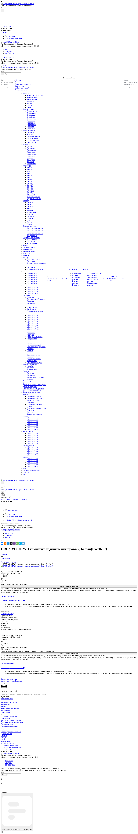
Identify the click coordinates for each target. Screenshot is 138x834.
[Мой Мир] (8, 543)
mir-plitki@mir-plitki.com (11, 42)
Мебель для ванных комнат (11, 720)
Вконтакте (9, 50)
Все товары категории (9, 679)
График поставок (7, 596)
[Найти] (2, 10)
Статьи (3, 740)
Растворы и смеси (7, 724)
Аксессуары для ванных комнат (12, 722)
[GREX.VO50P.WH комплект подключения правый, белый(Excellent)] (27, 566)
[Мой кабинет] (2, 485)
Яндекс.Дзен (10, 53)
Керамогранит (6, 704)
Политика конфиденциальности (12, 747)
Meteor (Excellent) (7, 614)
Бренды (3, 738)
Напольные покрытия (9, 716)
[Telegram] (23, 543)
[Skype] (20, 543)
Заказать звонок (7, 59)
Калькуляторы (6, 741)
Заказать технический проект (69, 586)
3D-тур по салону (7, 743)
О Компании (5, 730)
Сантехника (5, 712)
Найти (4, 775)
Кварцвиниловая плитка (10, 708)
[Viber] (14, 543)
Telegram (8, 51)
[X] (11, 543)
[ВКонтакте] (2, 543)
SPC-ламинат (6, 710)
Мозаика (4, 706)
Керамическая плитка (9, 702)
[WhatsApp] (17, 543)
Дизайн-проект (6, 734)
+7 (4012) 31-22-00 (8, 26)
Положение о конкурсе (9, 745)
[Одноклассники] (5, 543)
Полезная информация (9, 726)
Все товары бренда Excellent (11, 681)
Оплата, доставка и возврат (11, 732)
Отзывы (4, 736)
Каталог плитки (7, 699)
